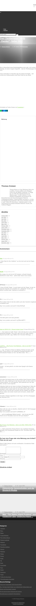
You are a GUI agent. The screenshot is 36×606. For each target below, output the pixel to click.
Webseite (2, 458)
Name (1, 455)
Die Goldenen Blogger (5, 537)
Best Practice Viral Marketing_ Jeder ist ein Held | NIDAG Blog (16, 425)
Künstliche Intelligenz (5, 547)
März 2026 (4, 224)
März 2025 (4, 237)
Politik (2, 558)
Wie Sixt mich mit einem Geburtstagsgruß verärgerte (11, 591)
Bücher (2, 533)
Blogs (2, 531)
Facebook (5, 30)
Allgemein (25, 46)
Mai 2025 (3, 234)
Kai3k (1, 271)
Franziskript (20, 107)
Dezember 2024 (5, 242)
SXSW (2, 570)
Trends (2, 574)
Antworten (34, 265)
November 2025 (5, 229)
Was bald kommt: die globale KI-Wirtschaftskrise (10, 593)
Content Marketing (4, 535)
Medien (2, 554)
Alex (1, 258)
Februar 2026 (4, 226)
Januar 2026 (4, 227)
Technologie (3, 572)
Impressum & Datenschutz (18, 602)
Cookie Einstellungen (18, 604)
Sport (2, 567)
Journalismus (3, 544)
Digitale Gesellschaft (5, 540)
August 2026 (4, 215)
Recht (2, 563)
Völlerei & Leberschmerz (6, 577)
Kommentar (3, 453)
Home (4, 29)
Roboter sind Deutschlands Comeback (8, 589)
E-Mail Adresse (4, 457)
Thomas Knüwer (6, 46)
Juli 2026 (3, 217)
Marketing (3, 551)
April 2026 (4, 222)
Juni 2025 (3, 232)
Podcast (2, 556)
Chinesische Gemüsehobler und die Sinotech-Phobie (11, 584)
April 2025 (4, 236)
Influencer (3, 542)
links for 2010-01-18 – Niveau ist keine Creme (11, 329)
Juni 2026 (3, 219)
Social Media (3, 565)
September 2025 (5, 231)
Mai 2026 (3, 220)
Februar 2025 (4, 239)
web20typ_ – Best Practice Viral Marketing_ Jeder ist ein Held (15, 346)
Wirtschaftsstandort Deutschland (7, 579)
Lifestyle (2, 549)
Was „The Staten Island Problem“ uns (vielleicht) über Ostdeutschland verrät (16, 587)
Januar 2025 (4, 241)
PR (1, 560)
